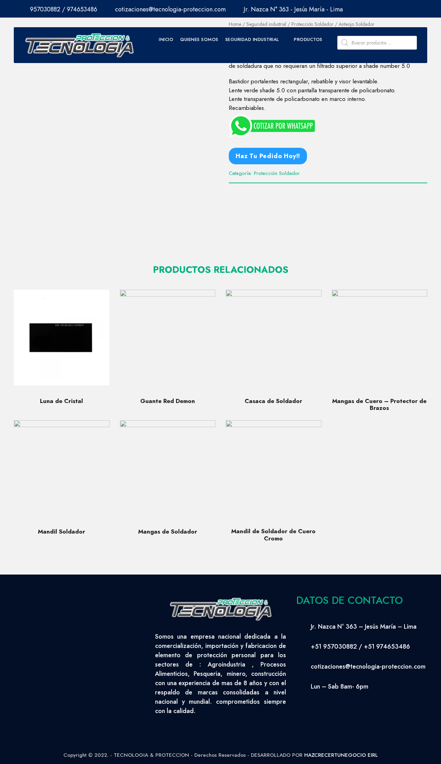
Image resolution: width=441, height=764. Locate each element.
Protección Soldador (277, 173)
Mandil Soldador (61, 531)
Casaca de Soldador (273, 401)
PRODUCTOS (308, 39)
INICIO (166, 39)
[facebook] (398, 7)
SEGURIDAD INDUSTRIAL (252, 39)
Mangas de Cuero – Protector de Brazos (379, 404)
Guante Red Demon (167, 401)
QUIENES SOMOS (199, 39)
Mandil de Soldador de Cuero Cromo (273, 534)
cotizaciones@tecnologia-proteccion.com (170, 9)
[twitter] (411, 7)
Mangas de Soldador (167, 531)
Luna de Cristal (61, 401)
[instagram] (424, 7)
